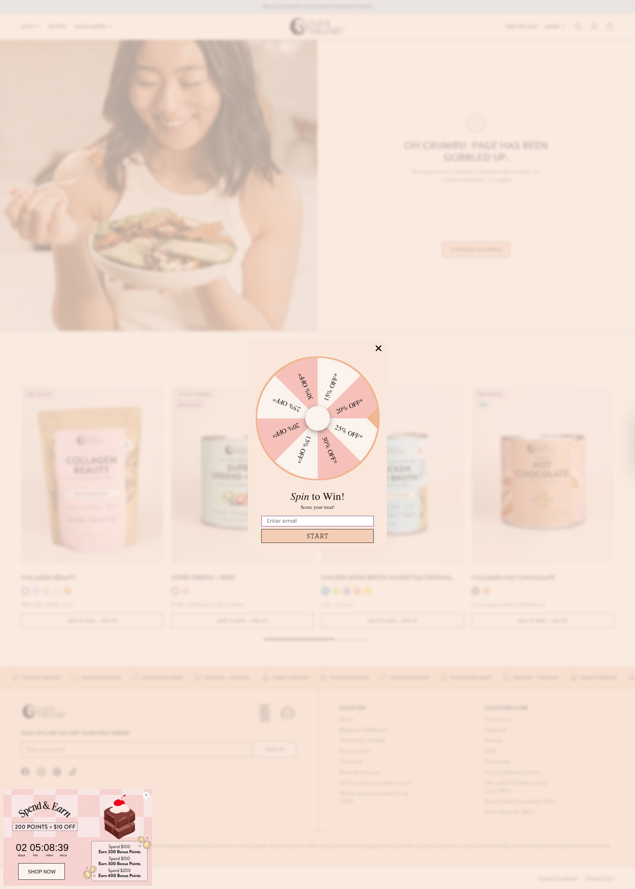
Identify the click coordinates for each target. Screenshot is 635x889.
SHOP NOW (42, 871)
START (318, 536)
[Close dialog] (378, 348)
